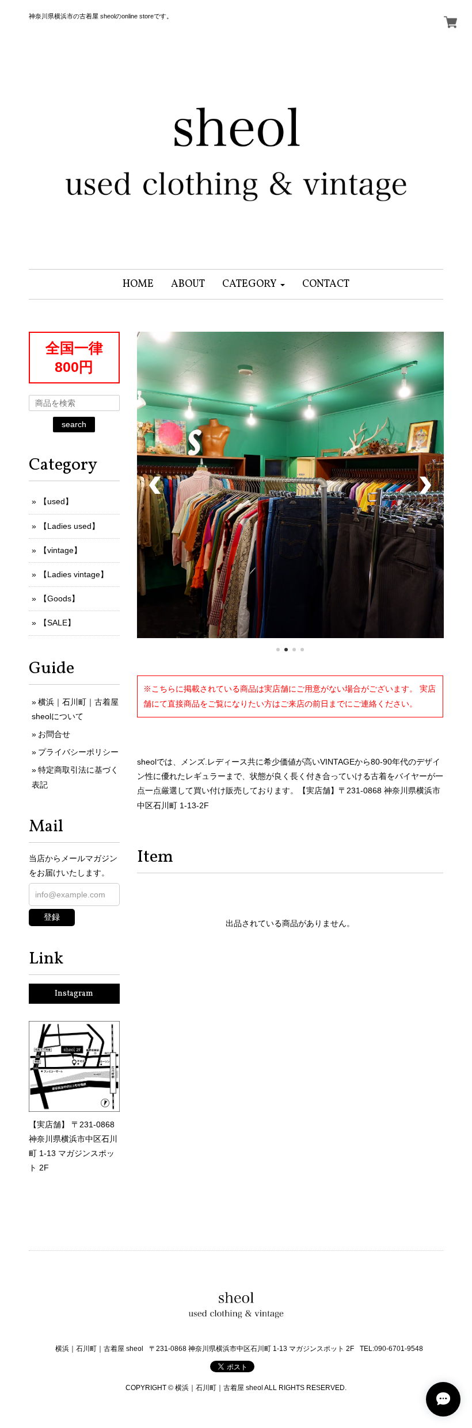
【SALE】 (57, 622)
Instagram (74, 993)
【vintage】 (60, 550)
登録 (52, 917)
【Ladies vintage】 (73, 574)
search (74, 424)
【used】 (56, 501)
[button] (254, 284)
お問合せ (54, 734)
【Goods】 (59, 598)
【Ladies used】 (69, 526)
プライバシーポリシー (78, 752)
